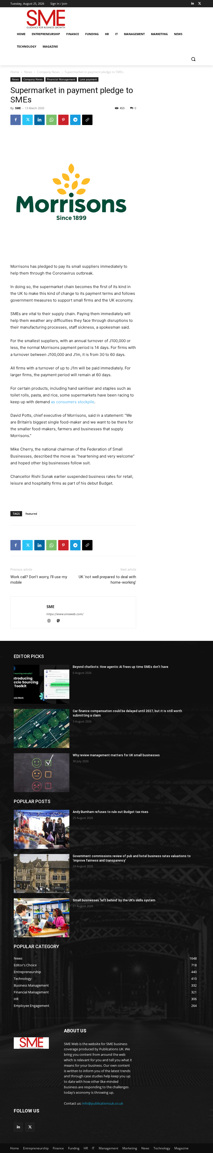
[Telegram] (75, 120)
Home (14, 72)
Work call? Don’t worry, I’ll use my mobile (38, 580)
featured (31, 514)
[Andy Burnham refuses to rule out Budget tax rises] (41, 829)
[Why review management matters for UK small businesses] (41, 772)
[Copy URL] (87, 120)
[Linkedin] (192, 4)
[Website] (51, 621)
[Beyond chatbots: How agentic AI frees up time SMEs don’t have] (41, 684)
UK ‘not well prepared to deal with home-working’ (107, 580)
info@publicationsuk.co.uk (102, 1103)
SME (18, 108)
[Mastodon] (60, 621)
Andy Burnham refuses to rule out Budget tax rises (110, 812)
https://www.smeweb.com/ (64, 614)
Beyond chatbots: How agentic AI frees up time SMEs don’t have (120, 667)
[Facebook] (15, 120)
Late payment (88, 79)
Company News (48, 72)
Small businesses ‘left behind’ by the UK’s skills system (114, 900)
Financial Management (61, 79)
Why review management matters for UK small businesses (116, 755)
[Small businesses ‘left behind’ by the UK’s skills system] (41, 917)
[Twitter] (200, 4)
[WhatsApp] (51, 120)
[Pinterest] (63, 120)
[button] (193, 59)
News (28, 72)
